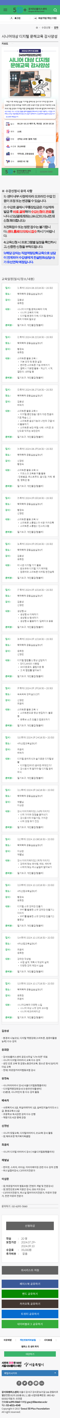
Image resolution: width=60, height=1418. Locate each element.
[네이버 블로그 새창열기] (41, 1383)
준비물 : (9, 325)
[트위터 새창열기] (24, 1383)
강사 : (8, 299)
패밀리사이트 (16, 1373)
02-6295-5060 (19, 1206)
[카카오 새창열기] (36, 1383)
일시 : (8, 287)
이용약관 (8, 1340)
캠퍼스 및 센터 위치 (30, 1346)
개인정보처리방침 (28, 1340)
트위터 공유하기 (30, 1314)
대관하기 (30, 1354)
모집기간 (12, 1242)
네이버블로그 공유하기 (30, 1324)
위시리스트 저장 (30, 1270)
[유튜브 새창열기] (30, 1383)
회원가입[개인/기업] (47, 18)
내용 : (8, 309)
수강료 (12, 1250)
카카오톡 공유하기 (30, 1304)
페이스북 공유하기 (30, 1284)
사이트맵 (48, 1340)
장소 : (8, 293)
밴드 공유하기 (30, 1294)
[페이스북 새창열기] (19, 1383)
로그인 (17, 18)
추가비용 (12, 1254)
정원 (12, 1239)
